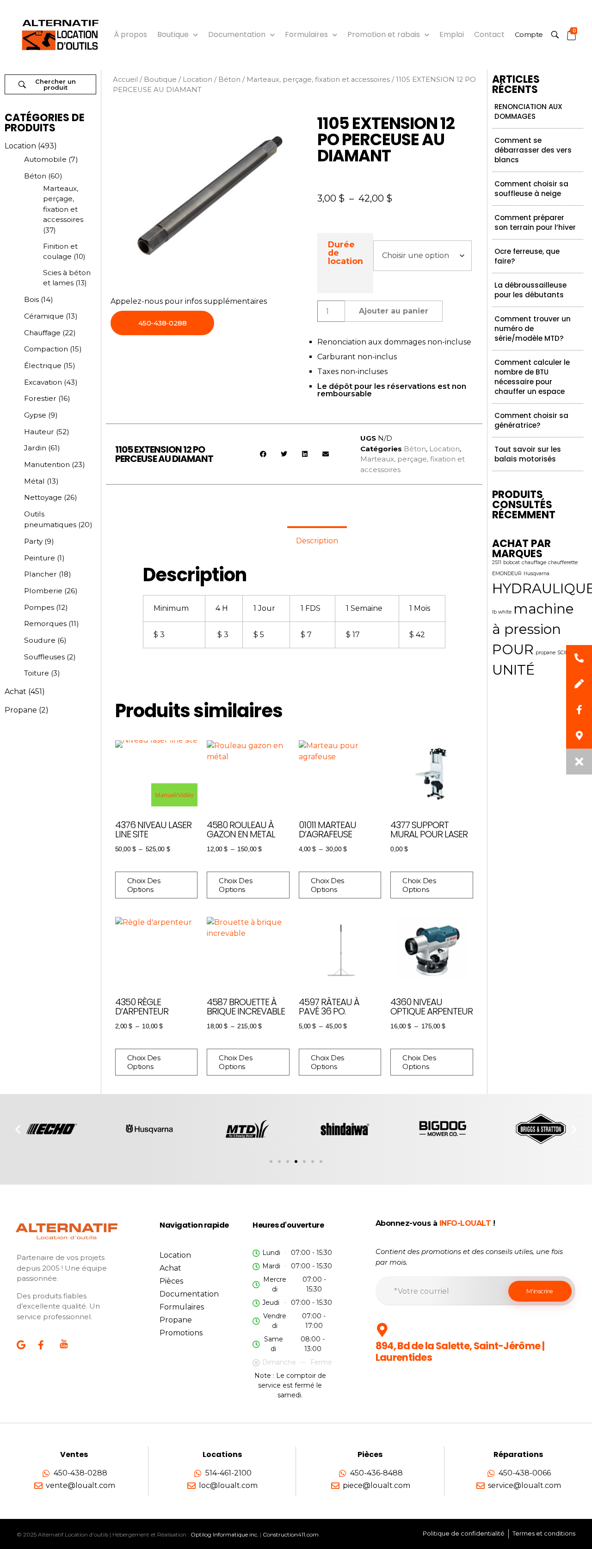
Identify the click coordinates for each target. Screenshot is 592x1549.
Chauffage (42, 332)
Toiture (36, 673)
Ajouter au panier (393, 311)
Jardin (35, 447)
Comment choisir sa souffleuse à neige (531, 188)
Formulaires (306, 34)
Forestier (40, 398)
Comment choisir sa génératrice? (531, 420)
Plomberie (43, 590)
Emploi (451, 34)
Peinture (39, 557)
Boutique (173, 34)
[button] (263, 454)
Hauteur (39, 431)
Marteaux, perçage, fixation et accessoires (318, 79)
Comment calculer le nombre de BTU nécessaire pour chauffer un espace (532, 376)
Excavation (43, 382)
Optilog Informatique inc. (225, 1534)
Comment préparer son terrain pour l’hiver (535, 222)
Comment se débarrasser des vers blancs (533, 150)
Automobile (45, 159)
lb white (502, 612)
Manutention (47, 464)
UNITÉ (513, 670)
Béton (35, 176)
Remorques (45, 623)
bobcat (511, 562)
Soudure (40, 640)
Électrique (43, 365)
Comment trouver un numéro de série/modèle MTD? (532, 328)
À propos (130, 34)
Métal (34, 481)
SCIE (562, 653)
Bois (31, 299)
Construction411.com (291, 1534)
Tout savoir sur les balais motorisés (527, 454)
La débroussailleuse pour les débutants (530, 290)
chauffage (534, 562)
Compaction (46, 348)
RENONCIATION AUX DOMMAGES (528, 111)
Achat (15, 691)
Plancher (40, 574)
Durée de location (345, 252)
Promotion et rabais (383, 34)
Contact (489, 34)
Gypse (35, 415)
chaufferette (563, 562)
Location (20, 145)
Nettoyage (43, 497)
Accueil (125, 79)
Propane (21, 710)
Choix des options (143, 885)
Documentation (236, 34)
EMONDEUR (507, 574)
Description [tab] (317, 540)
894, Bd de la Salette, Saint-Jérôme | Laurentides (460, 1351)
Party (33, 541)
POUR (513, 649)
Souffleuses (44, 656)
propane (545, 653)
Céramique (44, 316)
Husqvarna (536, 574)
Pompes (39, 607)
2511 (496, 562)
